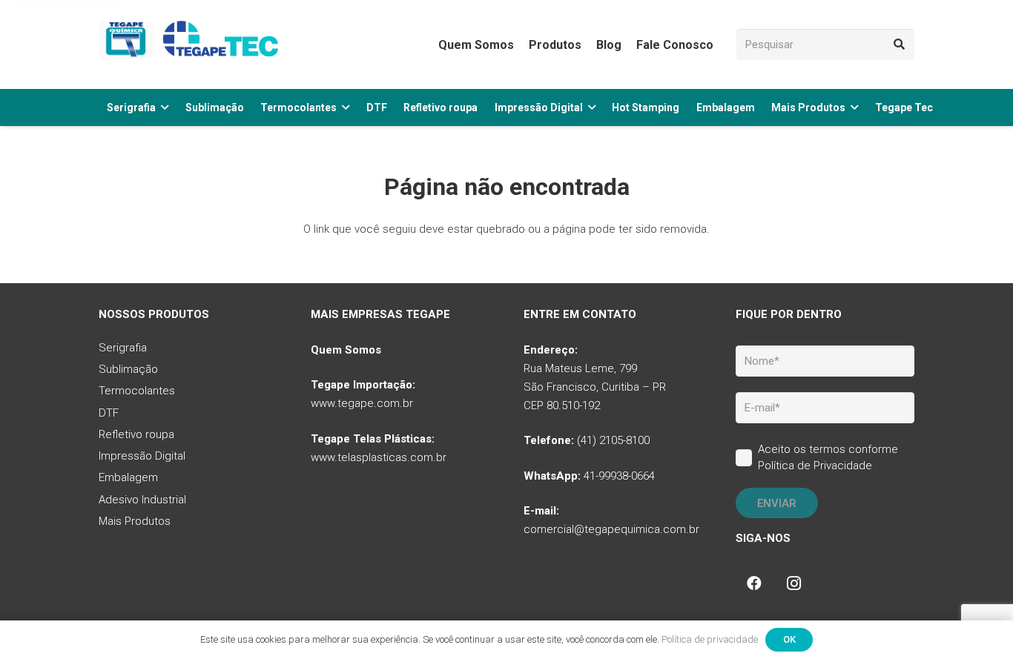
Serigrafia (123, 347)
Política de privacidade (709, 639)
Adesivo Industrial (142, 499)
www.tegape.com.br (362, 403)
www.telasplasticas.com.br (378, 457)
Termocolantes (137, 390)
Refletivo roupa (136, 434)
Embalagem (128, 477)
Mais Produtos (135, 521)
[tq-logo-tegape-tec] (191, 44)
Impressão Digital (142, 456)
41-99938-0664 (619, 476)
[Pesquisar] (898, 44)
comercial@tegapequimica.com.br (611, 529)
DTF (109, 413)
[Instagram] (794, 583)
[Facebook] (754, 583)
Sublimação (128, 369)
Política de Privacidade (815, 465)
